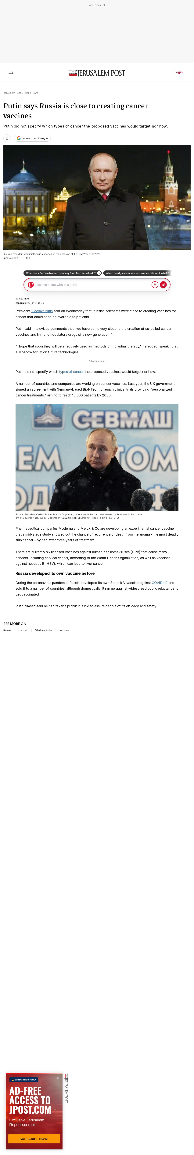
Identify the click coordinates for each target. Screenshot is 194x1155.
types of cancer (71, 372)
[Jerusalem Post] (97, 74)
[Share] (7, 138)
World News (31, 92)
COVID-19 (159, 583)
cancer (23, 630)
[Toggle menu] (10, 72)
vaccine (64, 630)
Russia (7, 630)
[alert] (34, 1111)
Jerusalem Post (12, 92)
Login (178, 72)
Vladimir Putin (42, 311)
